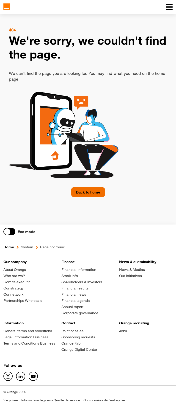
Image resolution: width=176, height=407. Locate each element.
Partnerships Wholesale (22, 300)
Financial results (74, 288)
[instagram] (8, 376)
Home (8, 247)
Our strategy (13, 288)
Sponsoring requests (78, 337)
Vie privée (10, 400)
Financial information (78, 269)
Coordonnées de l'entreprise (104, 400)
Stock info (69, 275)
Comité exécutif (16, 282)
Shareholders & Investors (81, 282)
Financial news (73, 294)
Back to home (88, 192)
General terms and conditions (27, 330)
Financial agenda (75, 300)
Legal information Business (25, 337)
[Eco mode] (9, 231)
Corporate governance (79, 313)
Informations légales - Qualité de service (50, 400)
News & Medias (132, 269)
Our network (13, 294)
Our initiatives (130, 275)
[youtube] (33, 376)
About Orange (14, 269)
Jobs (123, 330)
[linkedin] (20, 376)
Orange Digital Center (79, 349)
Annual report (72, 306)
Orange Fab (70, 343)
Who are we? (14, 275)
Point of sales (72, 330)
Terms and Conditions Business (29, 343)
